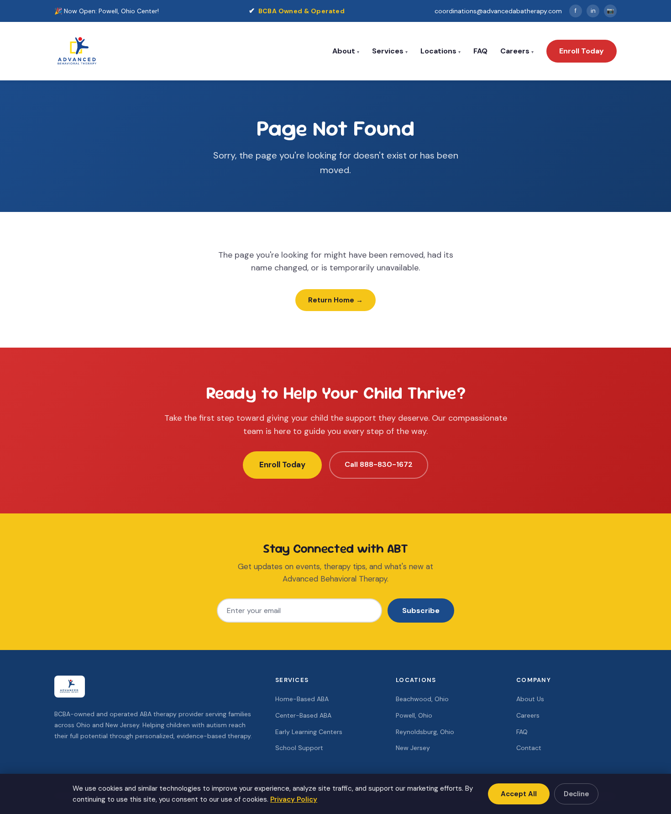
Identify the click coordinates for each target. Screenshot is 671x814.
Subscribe (421, 610)
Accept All (519, 793)
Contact (528, 748)
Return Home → (335, 300)
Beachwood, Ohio (422, 699)
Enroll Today (581, 51)
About (343, 51)
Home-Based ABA (302, 699)
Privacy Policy (293, 799)
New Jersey (413, 748)
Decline (576, 793)
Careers (514, 51)
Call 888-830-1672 (379, 464)
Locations (438, 51)
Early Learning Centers (308, 732)
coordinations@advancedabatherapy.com (498, 11)
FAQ (480, 51)
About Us (530, 699)
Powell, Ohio (414, 715)
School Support (299, 748)
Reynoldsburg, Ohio (425, 732)
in (593, 11)
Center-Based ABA (303, 715)
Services (388, 51)
